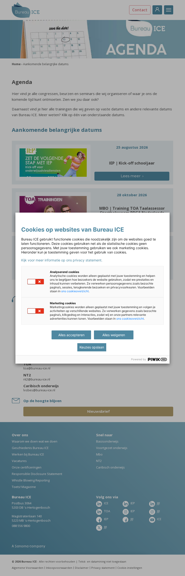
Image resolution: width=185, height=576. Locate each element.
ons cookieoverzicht (75, 291)
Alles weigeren (113, 335)
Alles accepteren (71, 335)
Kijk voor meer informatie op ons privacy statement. (61, 260)
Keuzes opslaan (91, 347)
